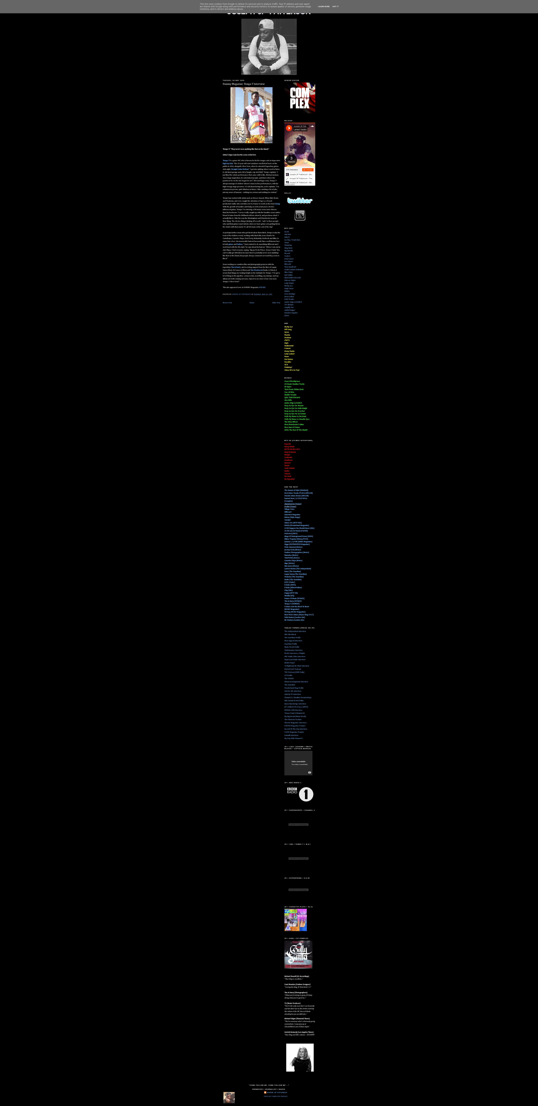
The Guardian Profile (292, 638)
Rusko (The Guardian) (293, 579)
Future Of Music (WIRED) (294, 598)
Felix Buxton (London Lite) (294, 617)
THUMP (287, 520)
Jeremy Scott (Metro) (292, 550)
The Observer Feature (293, 719)
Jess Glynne (288, 261)
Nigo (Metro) (289, 563)
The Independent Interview (295, 631)
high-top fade (228, 163)
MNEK (286, 291)
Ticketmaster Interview (293, 650)
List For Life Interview (293, 691)
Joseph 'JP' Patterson (277, 1092)
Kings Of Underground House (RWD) (298, 536)
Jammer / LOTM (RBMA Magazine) (298, 542)
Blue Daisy (288, 272)
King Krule (288, 248)
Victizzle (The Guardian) (294, 577)
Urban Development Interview (296, 682)
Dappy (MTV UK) (291, 593)
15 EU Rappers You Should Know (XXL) (299, 528)
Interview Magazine (292, 515)
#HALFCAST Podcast (292, 669)
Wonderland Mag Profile (294, 688)
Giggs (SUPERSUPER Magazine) (297, 544)
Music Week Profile (291, 647)
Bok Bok (287, 234)
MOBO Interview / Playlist (294, 653)
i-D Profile (288, 675)
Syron (286, 315)
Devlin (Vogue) (290, 506)
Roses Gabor (289, 297)
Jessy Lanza (289, 259)
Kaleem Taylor (290, 280)
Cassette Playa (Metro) (293, 560)
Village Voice (289, 509)
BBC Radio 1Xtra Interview (294, 656)
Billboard (287, 512)
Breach (287, 253)
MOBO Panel (289, 663)
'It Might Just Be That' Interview (296, 666)
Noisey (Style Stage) (292, 517)
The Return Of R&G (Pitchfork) (296, 490)
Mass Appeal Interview (293, 641)
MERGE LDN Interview (293, 710)
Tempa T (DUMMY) (292, 604)
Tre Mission (288, 305)
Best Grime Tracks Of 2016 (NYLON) (298, 493)
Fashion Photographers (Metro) (296, 552)
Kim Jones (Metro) (291, 566)
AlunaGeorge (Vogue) (293, 504)
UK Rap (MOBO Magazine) (294, 612)
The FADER (289, 678)
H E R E (262, 287)
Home (252, 303)
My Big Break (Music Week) (295, 716)
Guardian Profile (290, 644)
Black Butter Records (292, 278)
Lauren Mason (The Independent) (297, 569)
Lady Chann (289, 283)
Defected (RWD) (290, 533)
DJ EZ (286, 232)
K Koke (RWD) (290, 585)
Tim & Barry (236, 267)
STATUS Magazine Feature (294, 726)
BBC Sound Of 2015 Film (293, 701)
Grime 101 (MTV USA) (293, 523)
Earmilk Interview (291, 735)
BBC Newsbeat (290, 634)
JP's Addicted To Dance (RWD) (296, 707)
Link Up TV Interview (292, 694)
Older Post (276, 303)
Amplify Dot (289, 307)
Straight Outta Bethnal (240, 169)
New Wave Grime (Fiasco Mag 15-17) (299, 615)
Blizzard (287, 264)
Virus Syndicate (290, 267)
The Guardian (289, 685)
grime (231, 244)
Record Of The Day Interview (295, 729)
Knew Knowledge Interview (295, 704)
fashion (240, 244)
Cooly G (287, 256)
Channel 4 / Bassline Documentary (297, 697)
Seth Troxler (289, 299)
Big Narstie (288, 251)
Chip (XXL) (288, 590)
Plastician (288, 245)
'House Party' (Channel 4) (294, 713)
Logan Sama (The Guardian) (295, 574)
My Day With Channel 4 (293, 738)
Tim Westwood (256, 270)
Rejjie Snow (289, 288)
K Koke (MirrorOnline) (293, 587)
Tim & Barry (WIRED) (293, 601)
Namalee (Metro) (291, 555)
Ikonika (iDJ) (289, 596)
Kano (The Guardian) (292, 571)
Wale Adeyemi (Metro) (293, 547)
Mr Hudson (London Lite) (294, 620)
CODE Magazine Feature (294, 732)
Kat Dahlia (288, 275)
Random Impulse (291, 313)
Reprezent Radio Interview (295, 660)
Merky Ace (288, 286)
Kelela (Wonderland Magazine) (296, 525)
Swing (277, 204)
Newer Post (227, 303)
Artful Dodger (289, 310)
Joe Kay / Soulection (292, 240)
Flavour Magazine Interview (295, 723)
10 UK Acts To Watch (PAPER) (296, 531)
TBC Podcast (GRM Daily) (294, 672)
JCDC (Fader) (289, 582)
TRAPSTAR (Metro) (292, 558)
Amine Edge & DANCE (293, 302)
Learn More (324, 6)
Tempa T (226, 160)
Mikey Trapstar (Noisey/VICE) (296, 539)
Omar (286, 243)
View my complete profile (275, 1096)
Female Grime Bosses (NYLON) (296, 496)
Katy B (286, 237)
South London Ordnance (293, 270)
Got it (335, 6)
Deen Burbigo (289, 294)
